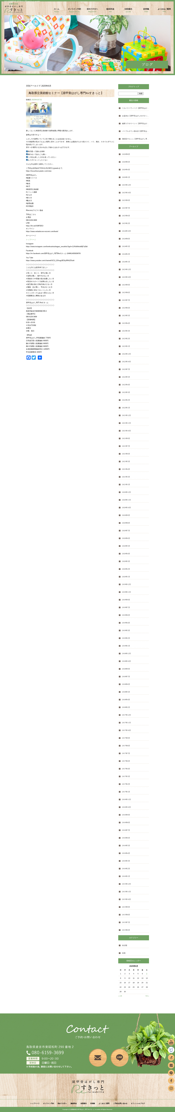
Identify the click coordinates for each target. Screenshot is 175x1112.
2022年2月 (126, 400)
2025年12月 (126, 185)
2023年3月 (126, 331)
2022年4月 (126, 385)
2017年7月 (126, 753)
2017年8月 (126, 746)
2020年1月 (126, 577)
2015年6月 (126, 930)
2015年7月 (126, 922)
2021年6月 (126, 454)
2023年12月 (126, 269)
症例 (123, 953)
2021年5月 (126, 461)
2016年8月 (126, 822)
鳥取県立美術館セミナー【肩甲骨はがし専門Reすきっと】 (66, 93)
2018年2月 (126, 707)
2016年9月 (126, 815)
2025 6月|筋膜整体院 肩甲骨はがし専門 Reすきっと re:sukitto (22, 1)
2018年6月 (126, 684)
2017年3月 (126, 776)
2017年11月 (126, 723)
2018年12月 (126, 653)
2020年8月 (126, 523)
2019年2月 (126, 638)
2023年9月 (126, 285)
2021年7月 (126, 446)
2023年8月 (126, 292)
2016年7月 (126, 830)
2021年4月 (126, 469)
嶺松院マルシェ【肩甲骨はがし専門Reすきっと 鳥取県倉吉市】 (135, 139)
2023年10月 (126, 277)
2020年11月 (126, 500)
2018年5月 (126, 692)
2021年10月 (126, 431)
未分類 (124, 945)
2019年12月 (126, 584)
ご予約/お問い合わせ (120, 1103)
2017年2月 (126, 784)
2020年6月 (126, 538)
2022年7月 (126, 369)
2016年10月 (126, 807)
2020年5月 (126, 546)
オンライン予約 (75, 11)
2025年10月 (126, 193)
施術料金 (110, 11)
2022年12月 (126, 354)
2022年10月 (126, 362)
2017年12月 (126, 715)
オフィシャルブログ (138, 1103)
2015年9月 (126, 907)
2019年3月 (126, 630)
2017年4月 (126, 769)
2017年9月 (126, 738)
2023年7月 (126, 300)
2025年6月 (126, 216)
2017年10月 (126, 730)
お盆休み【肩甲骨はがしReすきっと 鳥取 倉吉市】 (135, 116)
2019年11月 (126, 592)
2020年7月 (126, 531)
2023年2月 (126, 339)
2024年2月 (126, 254)
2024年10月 (126, 231)
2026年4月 (126, 170)
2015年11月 (126, 892)
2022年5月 (126, 377)
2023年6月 (126, 308)
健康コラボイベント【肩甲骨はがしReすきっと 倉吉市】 (135, 123)
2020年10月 (126, 508)
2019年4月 (126, 623)
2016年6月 (126, 838)
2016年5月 (126, 845)
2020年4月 (126, 554)
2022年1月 (126, 408)
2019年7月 (126, 607)
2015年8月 (126, 915)
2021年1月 (126, 484)
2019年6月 (126, 615)
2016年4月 (126, 853)
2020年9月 (126, 515)
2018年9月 (126, 669)
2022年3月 (126, 392)
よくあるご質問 (164, 11)
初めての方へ (92, 11)
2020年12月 (126, 492)
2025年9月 (126, 200)
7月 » (147, 996)
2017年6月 (126, 761)
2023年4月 (126, 323)
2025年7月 (126, 208)
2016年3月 (126, 861)
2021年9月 (126, 438)
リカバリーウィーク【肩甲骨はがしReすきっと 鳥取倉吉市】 (135, 108)
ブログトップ (133, 87)
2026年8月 (126, 154)
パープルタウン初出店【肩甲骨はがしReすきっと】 (135, 131)
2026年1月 (126, 177)
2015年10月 (126, 899)
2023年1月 (126, 346)
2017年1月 (126, 792)
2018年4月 (126, 700)
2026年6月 (126, 162)
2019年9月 (126, 600)
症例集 (146, 11)
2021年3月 (126, 477)
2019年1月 (126, 646)
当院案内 (128, 11)
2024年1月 (126, 262)
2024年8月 (126, 239)
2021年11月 (126, 423)
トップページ (57, 11)
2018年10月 (126, 661)
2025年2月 (126, 223)
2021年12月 (126, 415)
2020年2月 (126, 569)
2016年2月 (126, 869)
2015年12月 (126, 884)
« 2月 (120, 996)
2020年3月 (126, 561)
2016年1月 (126, 876)
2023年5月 (126, 315)
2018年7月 (126, 676)
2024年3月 (126, 246)
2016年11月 (126, 799)
